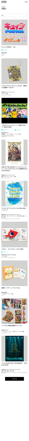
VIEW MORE (14, 378)
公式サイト (5, 50)
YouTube (18, 130)
